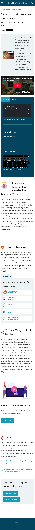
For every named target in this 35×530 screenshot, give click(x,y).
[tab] (5, 99)
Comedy (10, 158)
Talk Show (5, 169)
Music (28, 162)
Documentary (10, 30)
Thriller (11, 169)
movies (10, 311)
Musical (5, 165)
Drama (23, 158)
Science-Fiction (6, 167)
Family (14, 160)
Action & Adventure (7, 156)
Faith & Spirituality (7, 160)
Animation (16, 156)
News (14, 165)
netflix (10, 304)
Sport (17, 167)
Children (5, 158)
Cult (19, 158)
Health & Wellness (7, 162)
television (11, 297)
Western (19, 169)
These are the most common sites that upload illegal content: (18, 470)
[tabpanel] (17, 112)
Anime (21, 156)
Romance (24, 165)
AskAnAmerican (13, 317)
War (15, 169)
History (14, 162)
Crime (15, 158)
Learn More (7, 420)
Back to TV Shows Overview (12, 9)
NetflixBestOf (12, 291)
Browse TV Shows (11, 499)
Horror (19, 162)
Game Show (25, 160)
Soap (13, 167)
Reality (18, 165)
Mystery (10, 165)
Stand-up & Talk (23, 167)
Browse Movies (11, 494)
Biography (26, 156)
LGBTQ (24, 162)
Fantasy (19, 160)
